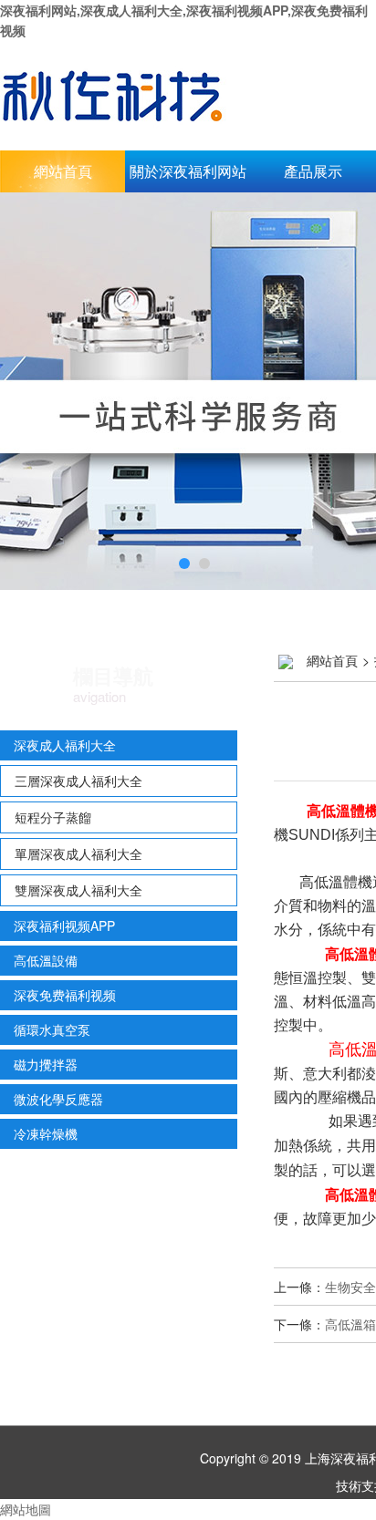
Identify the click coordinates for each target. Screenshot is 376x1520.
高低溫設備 (46, 960)
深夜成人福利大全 (65, 745)
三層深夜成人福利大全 (78, 780)
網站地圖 (25, 1509)
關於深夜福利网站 (188, 170)
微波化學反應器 (58, 1099)
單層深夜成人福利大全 (78, 853)
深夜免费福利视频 (65, 995)
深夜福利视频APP (64, 925)
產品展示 (313, 170)
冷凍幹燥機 (46, 1133)
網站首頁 (63, 170)
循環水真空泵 (52, 1029)
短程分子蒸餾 (53, 817)
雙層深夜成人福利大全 (78, 890)
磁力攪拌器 (46, 1064)
